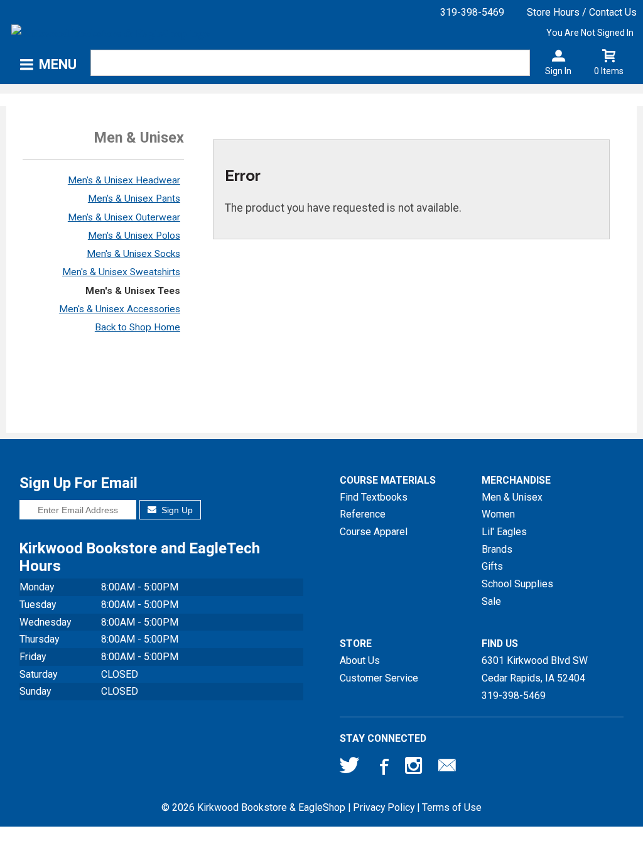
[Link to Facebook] (382, 768)
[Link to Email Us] (447, 768)
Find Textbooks (374, 497)
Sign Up (176, 510)
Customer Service (379, 678)
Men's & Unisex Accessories (119, 309)
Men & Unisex (512, 497)
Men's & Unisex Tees (132, 290)
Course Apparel (374, 532)
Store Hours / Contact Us (582, 12)
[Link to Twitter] (350, 768)
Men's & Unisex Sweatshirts (121, 272)
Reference (363, 514)
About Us (360, 660)
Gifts (492, 566)
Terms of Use (452, 807)
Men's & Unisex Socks (133, 253)
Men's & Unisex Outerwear (124, 217)
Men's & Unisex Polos (134, 235)
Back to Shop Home (137, 327)
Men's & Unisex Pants (134, 198)
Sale (491, 601)
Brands (497, 549)
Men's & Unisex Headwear (124, 180)
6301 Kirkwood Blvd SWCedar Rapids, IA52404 (535, 669)
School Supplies (517, 584)
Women (498, 514)
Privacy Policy (383, 807)
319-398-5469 (472, 12)
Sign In (558, 71)
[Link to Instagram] (415, 768)
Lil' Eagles (504, 532)
